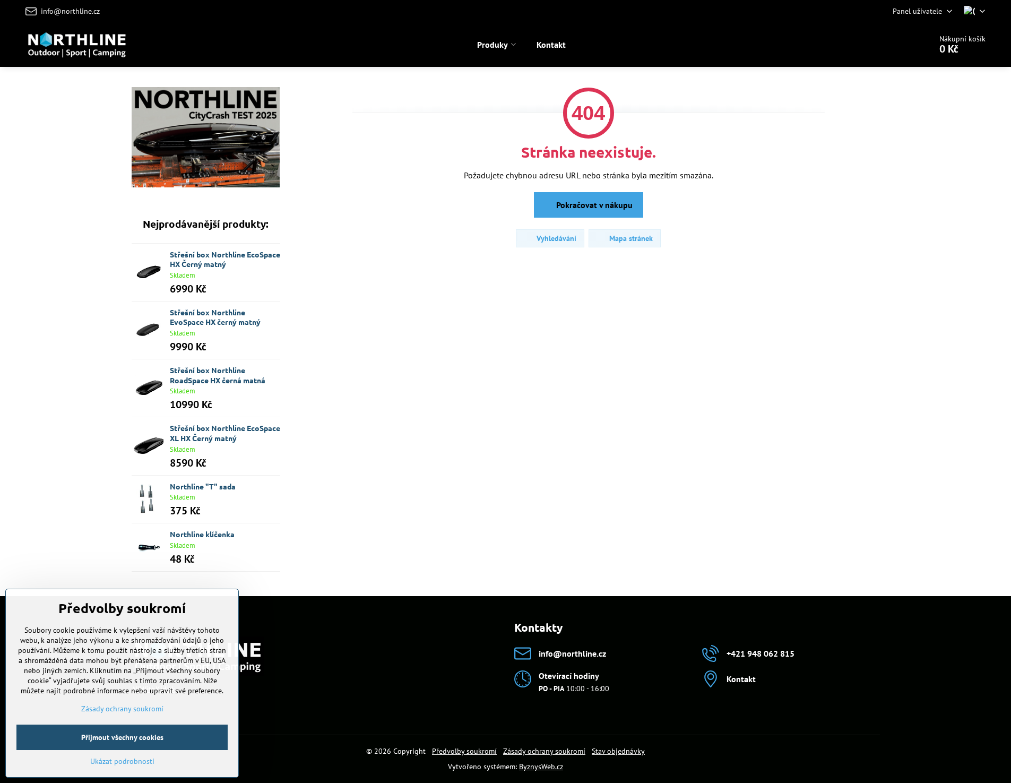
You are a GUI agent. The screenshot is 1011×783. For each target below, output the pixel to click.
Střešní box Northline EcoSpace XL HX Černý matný (225, 433)
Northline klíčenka (202, 534)
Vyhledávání (555, 238)
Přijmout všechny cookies (122, 737)
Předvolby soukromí (464, 751)
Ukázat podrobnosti (122, 761)
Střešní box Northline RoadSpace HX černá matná (217, 375)
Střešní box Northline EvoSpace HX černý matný (215, 317)
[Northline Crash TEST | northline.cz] (206, 185)
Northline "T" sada (203, 486)
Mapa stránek (630, 238)
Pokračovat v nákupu (593, 205)
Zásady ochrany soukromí (544, 751)
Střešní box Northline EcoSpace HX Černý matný (225, 259)
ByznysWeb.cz (541, 766)
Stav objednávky (618, 751)
